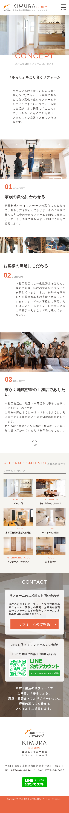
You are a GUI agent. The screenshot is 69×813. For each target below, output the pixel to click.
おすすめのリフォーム (50, 503)
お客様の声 (50, 562)
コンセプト (18, 503)
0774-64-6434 (21, 770)
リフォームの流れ (50, 533)
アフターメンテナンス (18, 562)
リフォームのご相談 (34, 624)
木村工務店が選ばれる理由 (18, 533)
